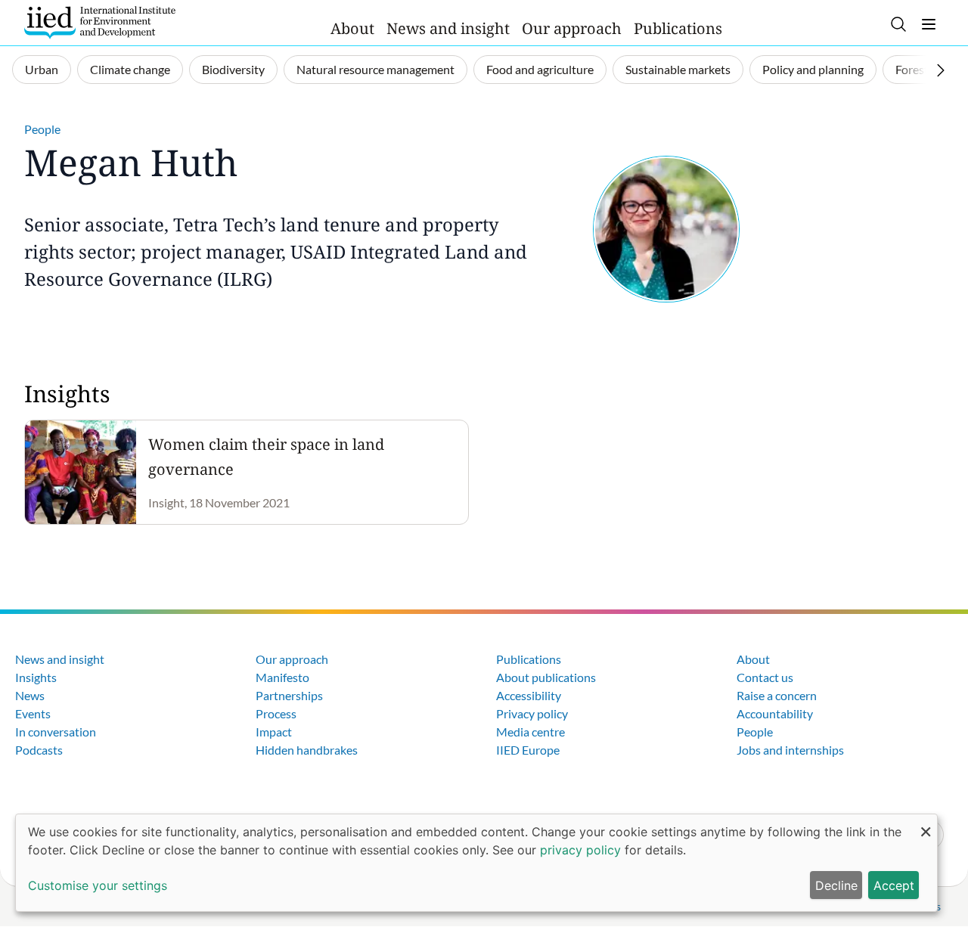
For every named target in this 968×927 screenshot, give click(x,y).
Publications (678, 28)
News (30, 695)
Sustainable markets (678, 69)
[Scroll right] (941, 70)
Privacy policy (532, 713)
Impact (274, 731)
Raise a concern (777, 695)
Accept (893, 885)
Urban (41, 69)
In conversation (55, 731)
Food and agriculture (540, 69)
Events (33, 713)
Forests (914, 69)
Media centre (530, 731)
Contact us (765, 677)
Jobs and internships (790, 750)
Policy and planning (813, 69)
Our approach (572, 28)
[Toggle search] (898, 24)
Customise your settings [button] (97, 885)
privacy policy (580, 849)
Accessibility (528, 695)
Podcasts (39, 750)
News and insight (448, 28)
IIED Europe (528, 750)
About (352, 28)
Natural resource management (375, 69)
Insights (36, 677)
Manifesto (282, 677)
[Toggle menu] (929, 24)
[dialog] (476, 863)
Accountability (775, 713)
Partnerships (289, 695)
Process (276, 713)
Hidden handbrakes (307, 750)
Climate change (130, 69)
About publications (546, 677)
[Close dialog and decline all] (925, 823)
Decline (836, 885)
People (42, 129)
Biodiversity (233, 69)
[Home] (99, 22)
